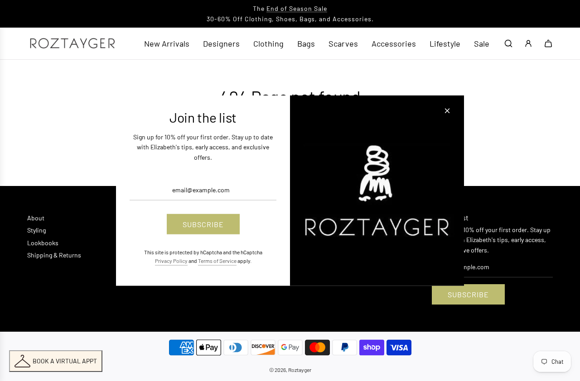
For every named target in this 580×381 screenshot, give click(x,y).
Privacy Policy (171, 260)
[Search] (508, 43)
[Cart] (548, 43)
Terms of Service (217, 260)
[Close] (447, 111)
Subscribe (468, 294)
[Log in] (528, 43)
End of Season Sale (296, 8)
